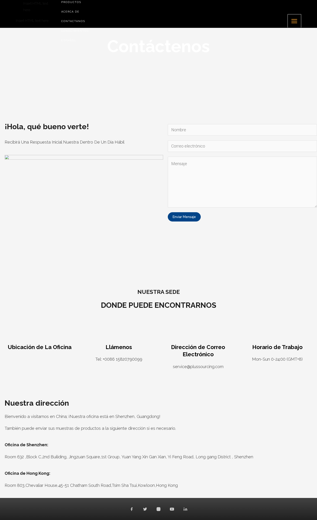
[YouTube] (172, 509)
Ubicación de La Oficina (39, 347)
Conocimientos (75, 30)
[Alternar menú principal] (294, 21)
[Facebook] (131, 509)
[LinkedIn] (185, 509)
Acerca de (70, 11)
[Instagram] (158, 509)
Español (68, 40)
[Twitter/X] (145, 509)
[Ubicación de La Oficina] (39, 334)
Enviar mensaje (184, 217)
